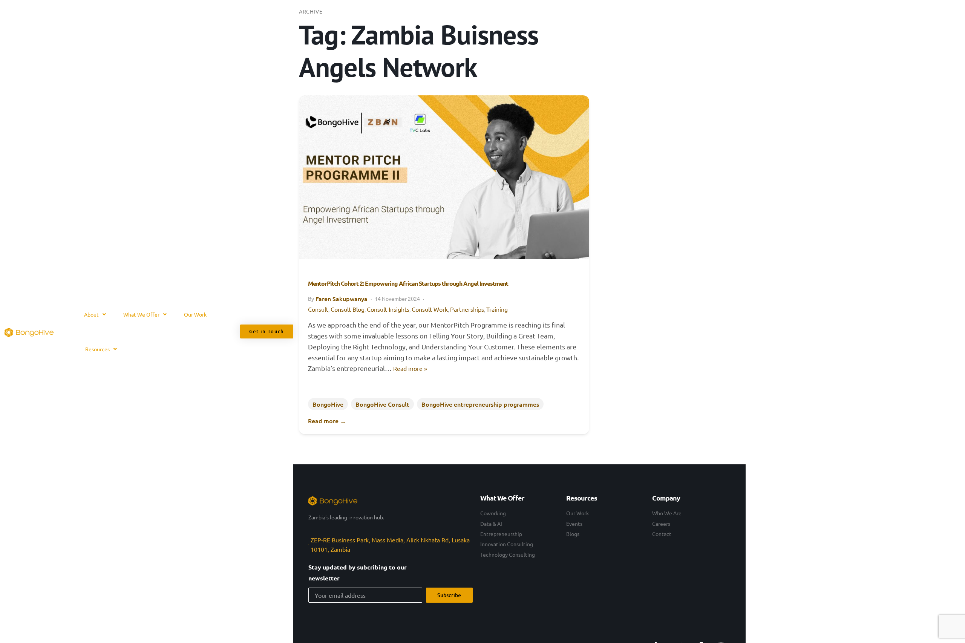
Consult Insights (388, 309)
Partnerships (467, 309)
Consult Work (430, 309)
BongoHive (327, 404)
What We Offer (141, 314)
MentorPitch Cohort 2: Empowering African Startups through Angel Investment (408, 283)
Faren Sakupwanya (342, 298)
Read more (327, 420)
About (91, 314)
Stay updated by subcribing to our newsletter (357, 572)
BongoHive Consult (382, 404)
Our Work (195, 314)
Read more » (410, 368)
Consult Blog (348, 309)
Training (497, 309)
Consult (318, 309)
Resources (97, 349)
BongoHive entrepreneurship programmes (480, 404)
